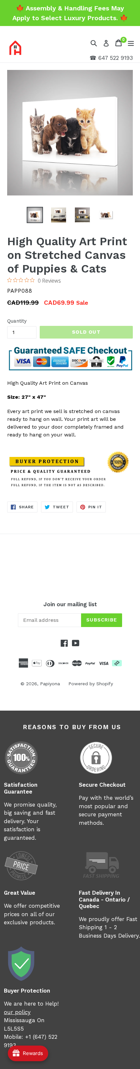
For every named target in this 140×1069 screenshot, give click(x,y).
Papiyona (50, 683)
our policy (17, 1012)
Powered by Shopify (90, 683)
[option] (35, 215)
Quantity (17, 321)
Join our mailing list (70, 604)
